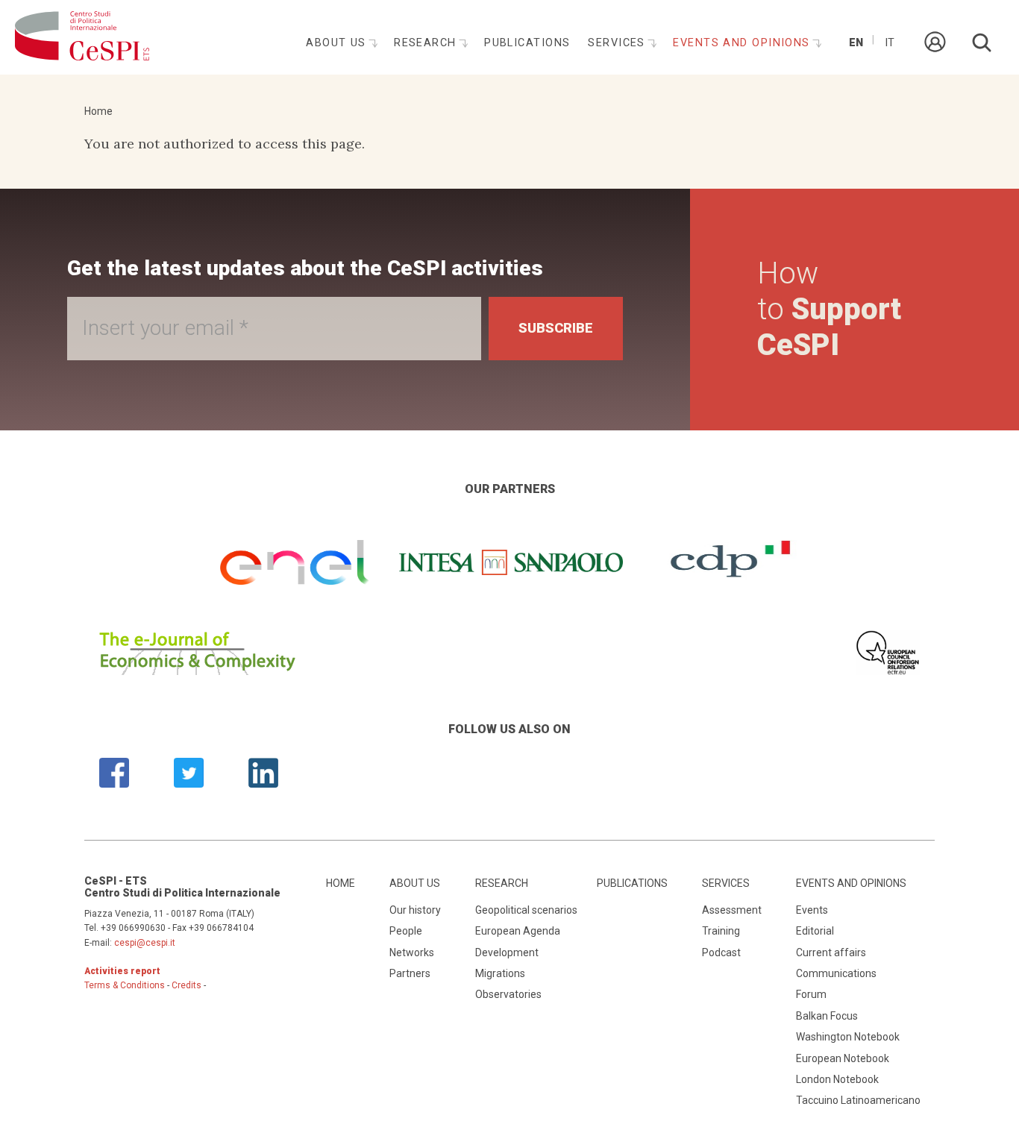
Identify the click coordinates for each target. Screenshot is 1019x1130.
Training (721, 931)
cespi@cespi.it (144, 943)
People (405, 931)
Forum (811, 994)
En (856, 43)
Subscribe (555, 328)
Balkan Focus (827, 1016)
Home (98, 111)
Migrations (500, 973)
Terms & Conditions (124, 985)
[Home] (82, 37)
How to (829, 309)
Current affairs (831, 952)
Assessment (732, 910)
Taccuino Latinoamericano (858, 1100)
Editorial (815, 931)
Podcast (721, 952)
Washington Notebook (848, 1037)
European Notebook (842, 1058)
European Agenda (517, 931)
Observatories (508, 994)
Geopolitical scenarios (526, 910)
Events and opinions (743, 43)
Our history (415, 910)
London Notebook (837, 1079)
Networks (411, 952)
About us (338, 43)
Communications (836, 973)
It (889, 43)
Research (427, 43)
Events (812, 910)
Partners (409, 973)
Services (618, 43)
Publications (527, 43)
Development (507, 952)
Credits (186, 985)
